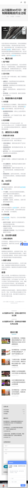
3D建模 (4, 28)
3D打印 (14, 55)
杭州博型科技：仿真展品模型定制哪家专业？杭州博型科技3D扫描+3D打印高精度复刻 (19, 341)
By (19, 301)
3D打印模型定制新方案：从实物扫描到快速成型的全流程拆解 (19, 382)
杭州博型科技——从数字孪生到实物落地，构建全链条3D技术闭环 (19, 392)
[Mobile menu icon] (24, 2)
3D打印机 (6, 217)
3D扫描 (9, 49)
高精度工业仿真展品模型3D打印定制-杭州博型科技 (19, 372)
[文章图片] (6, 341)
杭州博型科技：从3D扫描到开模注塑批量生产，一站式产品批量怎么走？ (19, 352)
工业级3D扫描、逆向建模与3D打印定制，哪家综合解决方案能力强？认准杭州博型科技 (19, 362)
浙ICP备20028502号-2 (7, 482)
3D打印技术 (5, 30)
